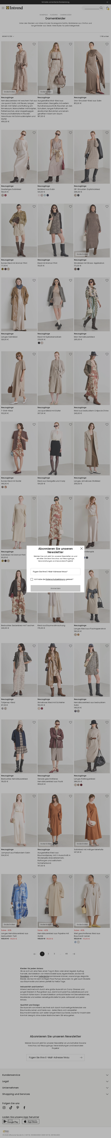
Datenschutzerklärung (55, 579)
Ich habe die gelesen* (53, 579)
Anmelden (56, 588)
